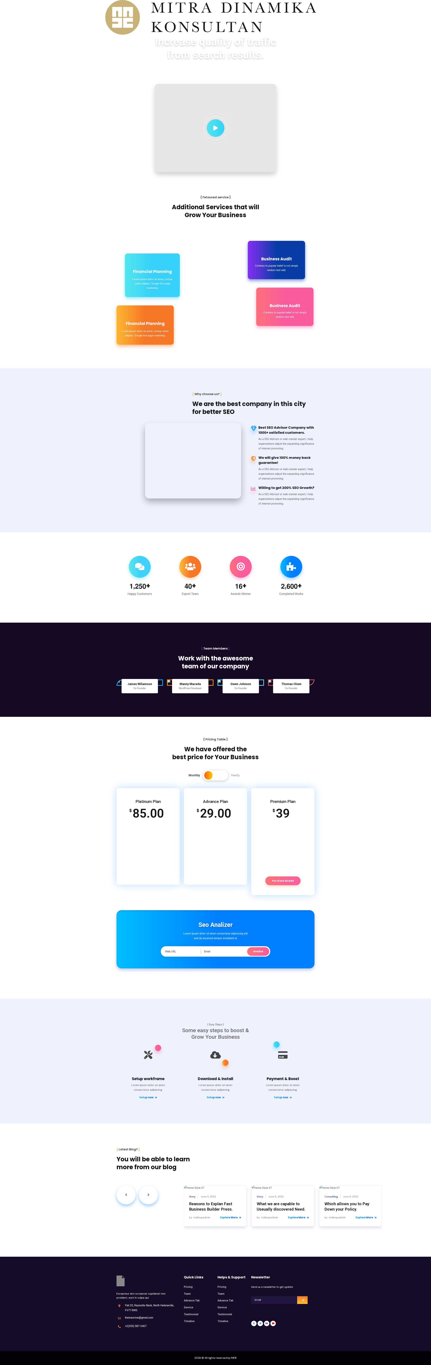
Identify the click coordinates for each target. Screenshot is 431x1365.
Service (188, 1307)
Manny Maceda (190, 684)
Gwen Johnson (240, 684)
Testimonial (191, 1314)
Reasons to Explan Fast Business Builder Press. (211, 1207)
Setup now (146, 1097)
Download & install (215, 1078)
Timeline (189, 1321)
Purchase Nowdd (283, 880)
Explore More (229, 1217)
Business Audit (276, 259)
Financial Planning (152, 271)
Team (187, 1293)
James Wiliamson (139, 684)
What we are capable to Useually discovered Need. (281, 1207)
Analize (258, 951)
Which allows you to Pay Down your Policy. (346, 1207)
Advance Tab (192, 1300)
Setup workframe (148, 1078)
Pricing (188, 1286)
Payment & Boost (283, 1078)
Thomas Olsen (291, 684)
